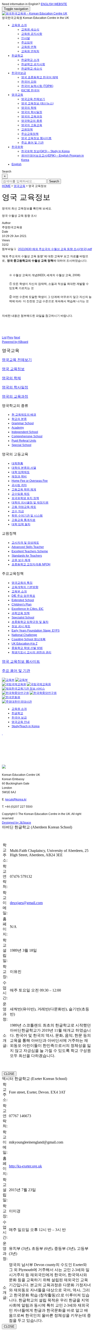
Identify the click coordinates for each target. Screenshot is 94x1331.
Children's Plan (22, 604)
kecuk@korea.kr (16, 799)
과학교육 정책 (21, 613)
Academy (18, 427)
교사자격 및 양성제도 (25, 542)
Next (17, 337)
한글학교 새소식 (31, 68)
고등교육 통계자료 (23, 520)
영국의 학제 (28, 107)
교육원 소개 (19, 25)
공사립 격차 (19, 485)
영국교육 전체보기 (33, 99)
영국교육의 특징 (22, 582)
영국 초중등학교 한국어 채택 (39, 77)
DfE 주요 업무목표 (23, 595)
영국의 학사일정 (31, 112)
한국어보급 (19, 73)
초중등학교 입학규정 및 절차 (30, 622)
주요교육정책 (30, 134)
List (4, 337)
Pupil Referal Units (24, 440)
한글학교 (17, 55)
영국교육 (17, 94)
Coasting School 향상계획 (29, 639)
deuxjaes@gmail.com (26, 903)
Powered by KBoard (15, 342)
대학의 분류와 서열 (24, 467)
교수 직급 (18, 511)
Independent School (25, 432)
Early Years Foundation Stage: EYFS (36, 630)
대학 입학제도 (21, 472)
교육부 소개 (19, 591)
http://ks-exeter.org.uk (25, 1166)
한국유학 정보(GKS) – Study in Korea (45, 151)
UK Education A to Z (24, 643)
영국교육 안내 (21, 722)
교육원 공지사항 (31, 34)
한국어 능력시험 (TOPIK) (37, 86)
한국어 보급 (19, 717)
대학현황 (17, 463)
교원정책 (27, 129)
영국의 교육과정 (31, 116)
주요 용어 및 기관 (32, 142)
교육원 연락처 (30, 51)
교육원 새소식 (30, 29)
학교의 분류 (19, 419)
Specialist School (23, 617)
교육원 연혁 (28, 47)
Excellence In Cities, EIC (28, 609)
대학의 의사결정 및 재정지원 (30, 502)
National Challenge (24, 635)
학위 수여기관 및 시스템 (27, 515)
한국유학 (17, 147)
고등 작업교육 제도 (24, 507)
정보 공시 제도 (21, 626)
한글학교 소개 (30, 60)
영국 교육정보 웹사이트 (36, 138)
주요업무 (27, 42)
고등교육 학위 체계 (24, 489)
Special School (21, 445)
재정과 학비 (19, 476)
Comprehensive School (27, 436)
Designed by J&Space (16, 822)
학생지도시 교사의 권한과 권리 (31, 652)
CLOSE (9, 1074)
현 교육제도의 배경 (24, 414)
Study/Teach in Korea (26, 726)
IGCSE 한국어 (30, 90)
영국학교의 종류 (31, 120)
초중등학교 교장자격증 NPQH (31, 564)
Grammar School (23, 423)
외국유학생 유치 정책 (25, 498)
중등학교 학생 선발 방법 (27, 648)
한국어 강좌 (28, 81)
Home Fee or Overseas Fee (30, 480)
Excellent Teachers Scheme (30, 551)
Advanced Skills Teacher (28, 547)
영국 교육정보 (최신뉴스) (37, 103)
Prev (10, 337)
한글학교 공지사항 (33, 64)
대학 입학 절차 (21, 524)
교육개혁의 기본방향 (25, 587)
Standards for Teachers (27, 555)
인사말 (25, 38)
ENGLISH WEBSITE (54, 4)
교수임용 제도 (21, 494)
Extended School (23, 600)
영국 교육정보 (13, 369)
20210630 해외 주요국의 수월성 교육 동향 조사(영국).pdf (55, 249)
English (16, 164)
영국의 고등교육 (31, 125)
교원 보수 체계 (21, 560)
